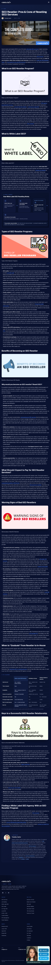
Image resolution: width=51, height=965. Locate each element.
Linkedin (23, 859)
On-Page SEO (5, 908)
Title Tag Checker (30, 911)
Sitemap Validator (30, 906)
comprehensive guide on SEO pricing (10, 483)
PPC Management (5, 917)
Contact (28, 940)
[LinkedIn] (3, 893)
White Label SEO (5, 904)
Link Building (4, 902)
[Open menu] (48, 2)
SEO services (40, 56)
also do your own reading (14, 787)
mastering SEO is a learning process (18, 669)
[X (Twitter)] (6, 893)
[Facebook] (8, 893)
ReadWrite (21, 857)
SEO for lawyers (32, 846)
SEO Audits (4, 906)
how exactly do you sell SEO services (16, 62)
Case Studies (29, 926)
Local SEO (4, 911)
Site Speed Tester (30, 908)
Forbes (27, 855)
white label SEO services (32, 49)
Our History (29, 928)
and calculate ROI (33, 633)
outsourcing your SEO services (28, 417)
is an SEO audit (10, 273)
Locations (29, 937)
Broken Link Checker (31, 902)
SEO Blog (29, 935)
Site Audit (29, 904)
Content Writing (5, 915)
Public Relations (5, 920)
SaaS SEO (4, 931)
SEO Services (4, 899)
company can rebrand (40, 170)
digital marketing (25, 764)
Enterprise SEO (5, 926)
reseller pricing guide (43, 566)
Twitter (27, 859)
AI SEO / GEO (4, 913)
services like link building (20, 107)
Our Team (29, 933)
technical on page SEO (33, 107)
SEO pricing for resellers (35, 485)
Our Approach (30, 931)
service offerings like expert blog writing (16, 822)
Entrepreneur (32, 855)
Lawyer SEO (4, 928)
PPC (4, 331)
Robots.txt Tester (30, 913)
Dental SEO (4, 933)
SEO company (30, 123)
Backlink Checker (30, 899)
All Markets (4, 935)
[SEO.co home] (6, 2)
